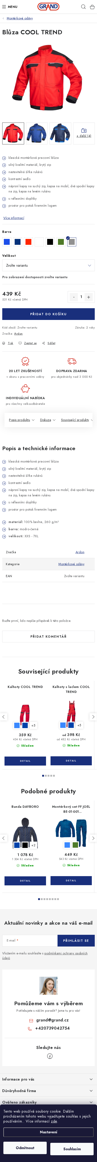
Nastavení (48, 1132)
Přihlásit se (76, 940)
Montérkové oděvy (71, 564)
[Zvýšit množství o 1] (89, 297)
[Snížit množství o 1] (74, 297)
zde (54, 1121)
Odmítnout (25, 1147)
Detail (25, 761)
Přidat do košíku (48, 314)
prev (3, 716)
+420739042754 (52, 1028)
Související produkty (75, 420)
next (93, 716)
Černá (25, 845)
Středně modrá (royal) (17, 725)
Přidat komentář (48, 636)
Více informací (13, 218)
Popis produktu (19, 420)
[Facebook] (50, 1056)
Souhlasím (72, 1149)
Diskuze (45, 420)
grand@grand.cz (52, 1020)
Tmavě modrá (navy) (25, 725)
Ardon (18, 333)
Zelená (75, 845)
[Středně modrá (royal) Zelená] (71, 833)
